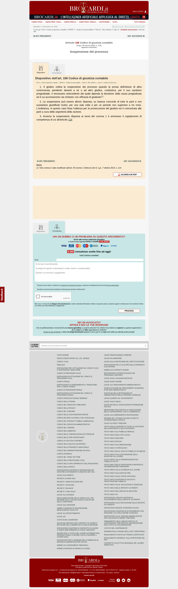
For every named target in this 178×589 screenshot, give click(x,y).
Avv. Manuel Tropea (96, 567)
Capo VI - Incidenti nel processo (107, 82)
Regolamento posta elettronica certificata (124, 535)
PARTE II (80, 30)
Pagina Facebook (118, 579)
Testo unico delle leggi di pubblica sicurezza (124, 451)
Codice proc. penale (87, 22)
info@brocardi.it (75, 573)
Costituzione (104, 22)
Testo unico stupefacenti (115, 448)
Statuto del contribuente (116, 528)
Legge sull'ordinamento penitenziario (121, 415)
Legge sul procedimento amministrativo (122, 385)
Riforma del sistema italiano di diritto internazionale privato (121, 419)
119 (70, 119)
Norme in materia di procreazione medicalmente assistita (72, 509)
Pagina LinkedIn (128, 579)
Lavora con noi (89, 575)
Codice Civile (36, 22)
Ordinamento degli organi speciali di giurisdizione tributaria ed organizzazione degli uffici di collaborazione (123, 523)
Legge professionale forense (118, 355)
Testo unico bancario (114, 438)
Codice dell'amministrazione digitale (73, 450)
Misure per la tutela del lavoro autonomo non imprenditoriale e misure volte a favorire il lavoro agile (78, 535)
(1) (102, 96)
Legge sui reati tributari (115, 423)
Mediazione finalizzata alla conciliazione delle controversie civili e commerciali (122, 411)
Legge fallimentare (113, 358)
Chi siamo (109, 573)
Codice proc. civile (53, 22)
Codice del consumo (66, 411)
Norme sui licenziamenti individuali (72, 545)
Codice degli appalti (66, 467)
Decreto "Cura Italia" (66, 491)
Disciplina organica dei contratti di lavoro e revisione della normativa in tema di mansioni (77, 524)
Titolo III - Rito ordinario (89, 82)
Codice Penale (70, 22)
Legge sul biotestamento (68, 513)
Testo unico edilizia (113, 441)
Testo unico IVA (111, 494)
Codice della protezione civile (71, 460)
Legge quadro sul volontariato (118, 398)
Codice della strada (66, 401)
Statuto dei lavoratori (67, 520)
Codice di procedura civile (69, 373)
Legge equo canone (113, 382)
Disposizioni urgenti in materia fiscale (121, 508)
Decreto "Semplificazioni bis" (70, 482)
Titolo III (103, 30)
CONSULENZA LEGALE (134, 26)
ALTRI (114, 22)
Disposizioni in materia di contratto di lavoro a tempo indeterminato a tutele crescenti (77, 529)
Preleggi (61, 365)
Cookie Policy (100, 573)
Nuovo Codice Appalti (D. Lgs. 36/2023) (73, 358)
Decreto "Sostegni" (65, 485)
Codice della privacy (66, 408)
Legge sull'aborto (65, 475)
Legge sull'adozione (66, 505)
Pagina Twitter (123, 579)
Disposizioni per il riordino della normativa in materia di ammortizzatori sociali (77, 541)
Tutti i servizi (139, 22)
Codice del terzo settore (68, 457)
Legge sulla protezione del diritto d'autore (124, 362)
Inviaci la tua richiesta (51, 332)
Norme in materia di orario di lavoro (73, 548)
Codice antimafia (64, 454)
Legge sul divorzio (65, 495)
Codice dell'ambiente (66, 431)
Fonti (43, 30)
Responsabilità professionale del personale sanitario (119, 374)
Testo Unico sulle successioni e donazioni (123, 485)
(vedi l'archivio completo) (89, 255)
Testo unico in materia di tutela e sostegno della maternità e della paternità (124, 427)
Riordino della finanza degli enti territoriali (124, 531)
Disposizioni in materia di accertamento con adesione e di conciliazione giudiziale (124, 512)
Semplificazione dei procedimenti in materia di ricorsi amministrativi (124, 389)
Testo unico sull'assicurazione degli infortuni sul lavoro (121, 455)
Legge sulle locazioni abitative (118, 378)
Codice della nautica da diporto (71, 444)
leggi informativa (112, 285)
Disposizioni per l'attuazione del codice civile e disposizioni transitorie (78, 369)
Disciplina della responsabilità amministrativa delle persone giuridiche (122, 394)
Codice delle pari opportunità (70, 437)
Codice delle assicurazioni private (72, 415)
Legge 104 (61, 517)
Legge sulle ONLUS (112, 401)
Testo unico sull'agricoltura (117, 473)
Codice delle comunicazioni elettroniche (75, 434)
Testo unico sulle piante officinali (120, 476)
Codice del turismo (65, 428)
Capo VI (125, 30)
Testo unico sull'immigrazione (117, 445)
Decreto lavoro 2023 (66, 478)
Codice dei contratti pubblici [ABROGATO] (75, 421)
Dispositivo (41, 231)
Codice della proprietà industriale (73, 447)
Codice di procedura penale (69, 390)
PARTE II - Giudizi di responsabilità (70, 82)
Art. (43, 36)
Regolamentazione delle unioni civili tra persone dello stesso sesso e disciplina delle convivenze (75, 500)
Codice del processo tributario (71, 405)
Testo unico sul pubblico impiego (119, 432)
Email (36, 260)
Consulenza (56, 73)
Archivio (116, 573)
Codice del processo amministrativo (73, 424)
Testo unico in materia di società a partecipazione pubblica (119, 480)
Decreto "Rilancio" (65, 488)
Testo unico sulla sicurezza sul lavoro (122, 470)
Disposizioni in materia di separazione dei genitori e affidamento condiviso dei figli (76, 471)
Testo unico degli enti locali (117, 435)
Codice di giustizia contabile (56, 30)
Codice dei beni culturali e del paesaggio (75, 418)
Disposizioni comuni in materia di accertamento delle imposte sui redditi (122, 498)
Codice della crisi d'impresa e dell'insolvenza (77, 464)
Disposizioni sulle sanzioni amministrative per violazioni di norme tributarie (123, 517)
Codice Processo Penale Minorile (72, 398)
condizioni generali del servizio (71, 285)
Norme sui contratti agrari (116, 370)
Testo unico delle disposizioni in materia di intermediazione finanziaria (123, 465)
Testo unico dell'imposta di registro (120, 491)
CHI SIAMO (117, 26)
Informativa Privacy (88, 573)
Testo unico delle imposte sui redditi (121, 488)
